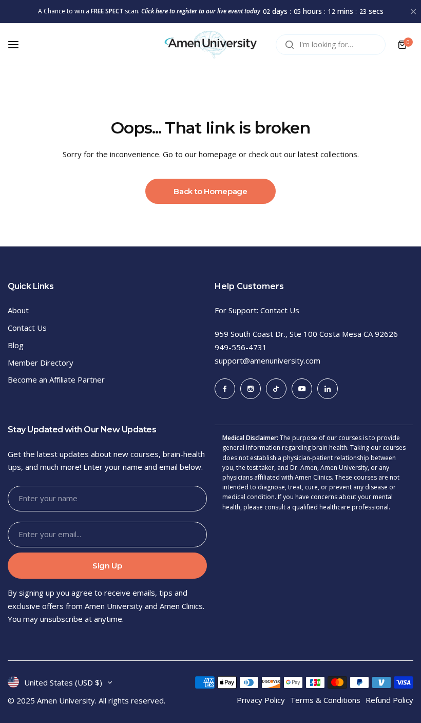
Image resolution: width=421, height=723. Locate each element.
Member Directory (40, 362)
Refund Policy (389, 700)
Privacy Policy (261, 700)
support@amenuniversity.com (267, 360)
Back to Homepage (210, 191)
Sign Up (107, 565)
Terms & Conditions (325, 700)
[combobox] (331, 44)
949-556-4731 (241, 347)
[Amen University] (210, 45)
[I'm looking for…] (289, 44)
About (18, 310)
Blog (16, 345)
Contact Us (27, 327)
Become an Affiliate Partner (56, 379)
